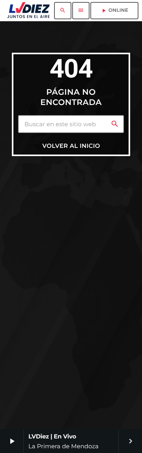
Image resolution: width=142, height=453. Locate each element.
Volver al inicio (71, 145)
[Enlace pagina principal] (28, 11)
